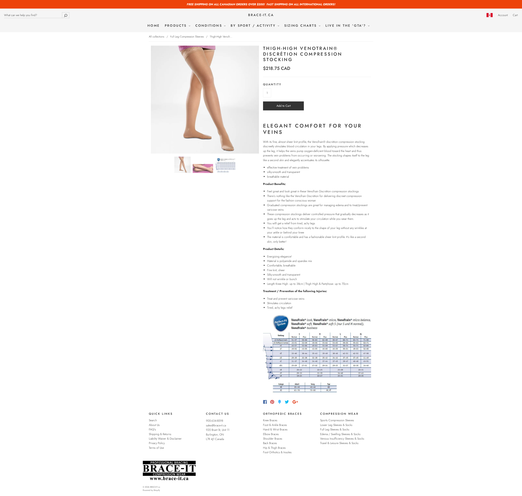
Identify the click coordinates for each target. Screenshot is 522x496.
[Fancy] (279, 402)
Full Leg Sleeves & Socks (334, 429)
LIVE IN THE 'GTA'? (346, 26)
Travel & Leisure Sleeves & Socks (339, 443)
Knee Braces (270, 420)
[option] (205, 100)
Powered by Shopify (151, 490)
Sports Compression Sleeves (337, 420)
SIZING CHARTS (301, 26)
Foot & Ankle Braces (275, 425)
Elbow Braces (271, 434)
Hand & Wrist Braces (275, 429)
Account (503, 15)
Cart (515, 15)
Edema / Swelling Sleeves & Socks (340, 434)
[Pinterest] (272, 402)
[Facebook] (265, 402)
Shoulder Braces (272, 439)
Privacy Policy (157, 443)
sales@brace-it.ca (216, 425)
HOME (153, 26)
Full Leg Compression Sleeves (187, 36)
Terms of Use (156, 448)
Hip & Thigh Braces (274, 448)
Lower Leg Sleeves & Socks (336, 425)
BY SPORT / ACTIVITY (254, 26)
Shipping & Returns (160, 434)
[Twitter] (287, 402)
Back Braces (270, 443)
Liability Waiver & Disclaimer (165, 439)
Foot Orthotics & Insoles (277, 452)
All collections (156, 36)
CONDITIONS (209, 26)
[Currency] (490, 15)
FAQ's (152, 429)
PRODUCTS (176, 26)
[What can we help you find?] (36, 15)
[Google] (295, 402)
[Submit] (65, 15)
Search (153, 420)
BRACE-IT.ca (261, 15)
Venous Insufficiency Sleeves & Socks (342, 439)
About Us (154, 425)
